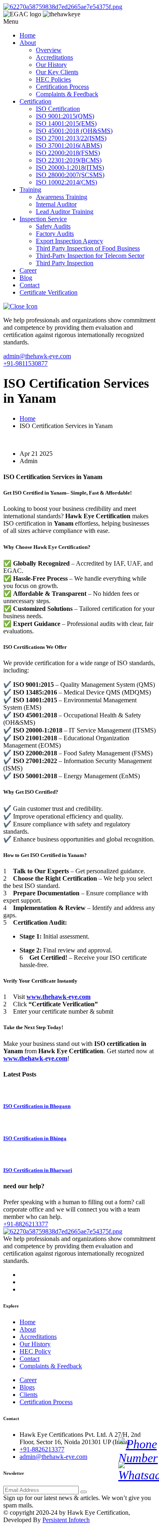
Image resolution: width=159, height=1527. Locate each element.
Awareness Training (61, 196)
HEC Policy (35, 1351)
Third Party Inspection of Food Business (88, 248)
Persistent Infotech (66, 1519)
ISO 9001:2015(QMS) (65, 116)
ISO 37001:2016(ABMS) (69, 145)
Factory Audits (55, 233)
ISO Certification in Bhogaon (37, 1106)
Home (27, 35)
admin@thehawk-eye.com (37, 356)
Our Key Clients (57, 72)
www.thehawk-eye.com (58, 996)
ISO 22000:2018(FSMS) (68, 152)
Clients (29, 1394)
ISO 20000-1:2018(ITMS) (70, 167)
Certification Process (62, 86)
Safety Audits (53, 226)
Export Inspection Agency (69, 240)
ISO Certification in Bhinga (34, 1138)
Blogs (27, 1387)
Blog (26, 277)
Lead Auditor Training (64, 211)
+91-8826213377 (25, 1224)
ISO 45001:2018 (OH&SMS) (74, 130)
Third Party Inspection (64, 263)
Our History (51, 64)
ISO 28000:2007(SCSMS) (70, 174)
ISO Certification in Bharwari (37, 1170)
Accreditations (54, 57)
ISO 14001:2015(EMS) (66, 123)
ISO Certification (58, 108)
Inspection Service (43, 218)
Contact (30, 285)
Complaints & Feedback (67, 94)
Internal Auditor (56, 204)
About (28, 42)
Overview (49, 50)
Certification (35, 101)
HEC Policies (53, 79)
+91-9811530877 (25, 363)
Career (28, 270)
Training (30, 189)
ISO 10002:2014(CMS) (66, 182)
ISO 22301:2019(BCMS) (69, 160)
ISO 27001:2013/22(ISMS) (71, 138)
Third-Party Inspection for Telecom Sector (90, 255)
